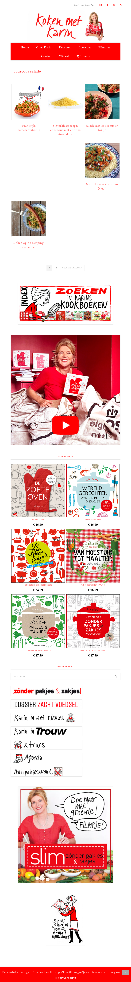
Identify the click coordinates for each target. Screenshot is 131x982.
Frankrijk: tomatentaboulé (29, 127)
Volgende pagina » (72, 268)
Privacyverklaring (65, 977)
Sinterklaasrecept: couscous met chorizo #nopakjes (65, 129)
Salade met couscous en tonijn (102, 127)
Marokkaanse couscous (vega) (102, 186)
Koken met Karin (65, 26)
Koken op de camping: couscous (29, 245)
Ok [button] (125, 972)
